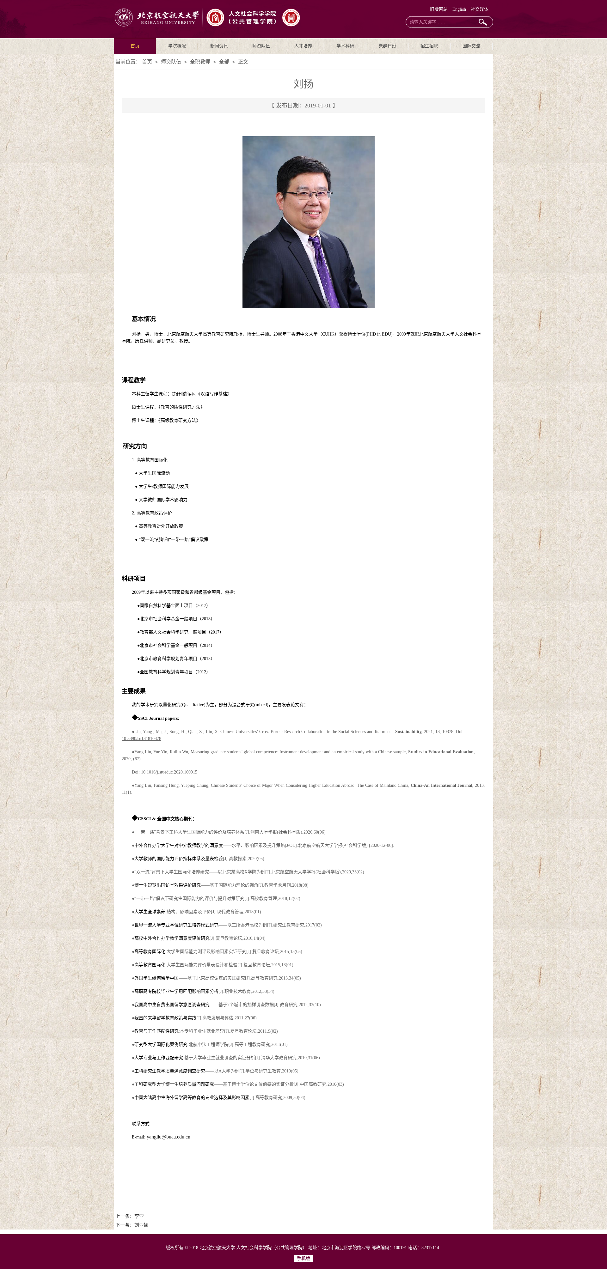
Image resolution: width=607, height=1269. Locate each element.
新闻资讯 (219, 46)
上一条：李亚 (129, 1216)
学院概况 (177, 46)
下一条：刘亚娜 (132, 1225)
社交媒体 (479, 9)
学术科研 (345, 46)
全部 (224, 61)
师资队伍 (261, 46)
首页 (135, 46)
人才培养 (303, 46)
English (459, 9)
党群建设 (387, 46)
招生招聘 (429, 46)
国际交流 (471, 46)
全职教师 (200, 61)
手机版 (303, 1258)
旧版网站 (439, 9)
